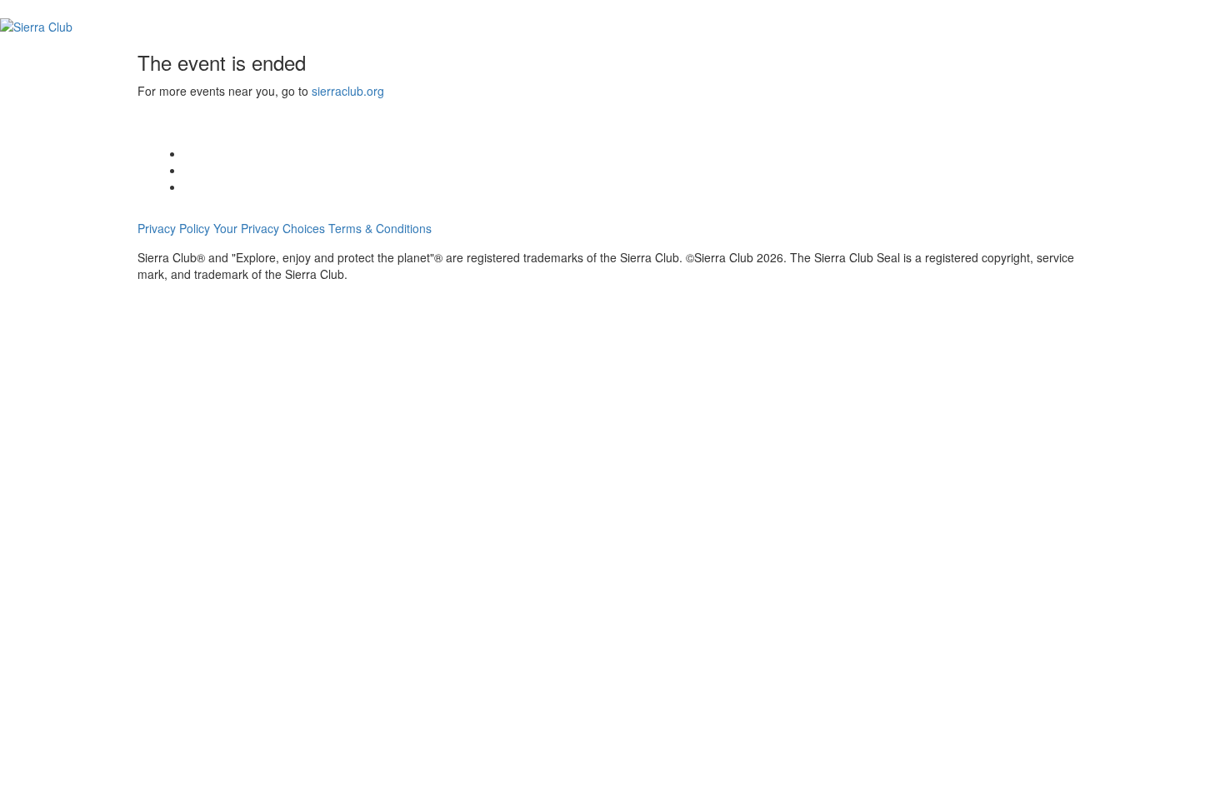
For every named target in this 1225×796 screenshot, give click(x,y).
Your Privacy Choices (269, 228)
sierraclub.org (348, 90)
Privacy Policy (174, 228)
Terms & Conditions (380, 228)
